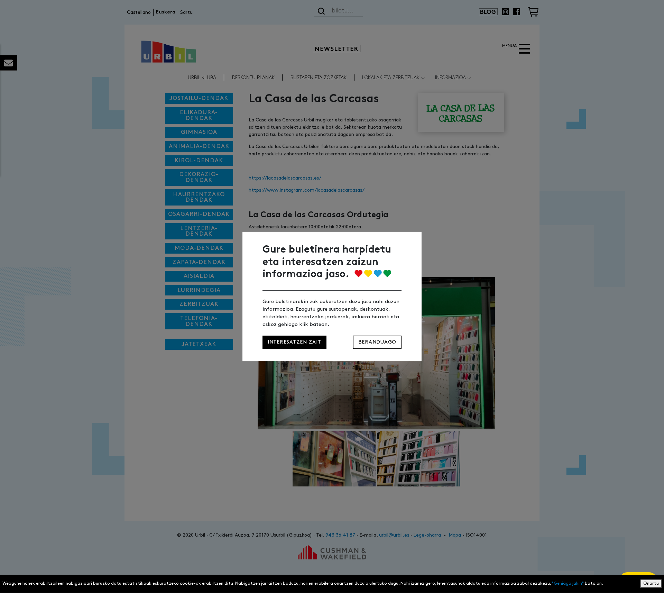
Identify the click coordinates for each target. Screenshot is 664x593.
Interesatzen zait (294, 342)
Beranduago (377, 342)
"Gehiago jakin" (568, 583)
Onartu (651, 583)
